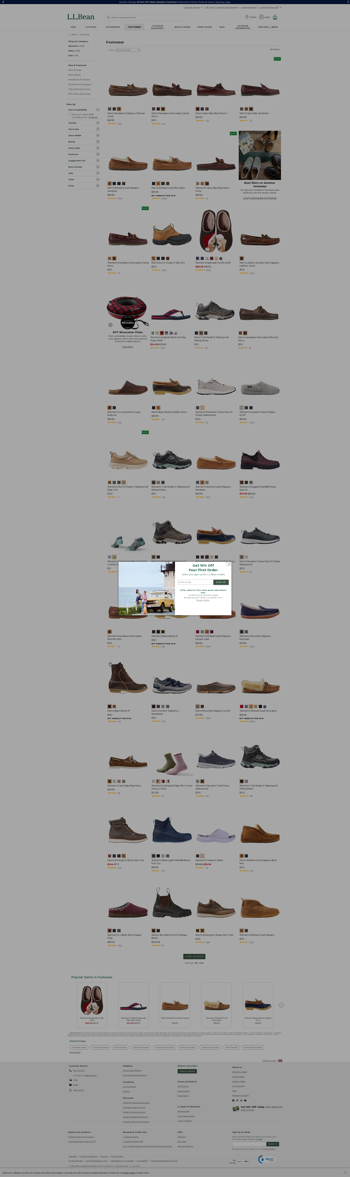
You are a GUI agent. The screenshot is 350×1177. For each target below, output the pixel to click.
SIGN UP (221, 582)
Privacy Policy (203, 600)
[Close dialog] (228, 564)
